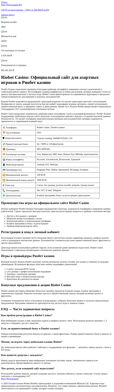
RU (20, 5)
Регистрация (12, 5)
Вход (3, 5)
